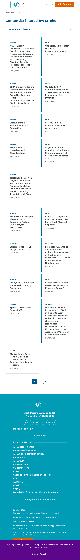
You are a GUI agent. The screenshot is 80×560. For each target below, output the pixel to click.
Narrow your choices (19, 29)
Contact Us (40, 435)
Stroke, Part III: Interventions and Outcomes (55, 125)
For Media (55, 513)
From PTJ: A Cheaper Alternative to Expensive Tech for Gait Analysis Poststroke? (21, 222)
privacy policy (43, 547)
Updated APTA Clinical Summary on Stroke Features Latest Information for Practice (57, 92)
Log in (48, 4)
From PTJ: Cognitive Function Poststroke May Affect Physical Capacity (56, 220)
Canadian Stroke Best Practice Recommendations (57, 49)
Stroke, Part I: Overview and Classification (17, 150)
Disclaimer (32, 522)
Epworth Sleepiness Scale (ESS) (20, 308)
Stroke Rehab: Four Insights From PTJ (20, 248)
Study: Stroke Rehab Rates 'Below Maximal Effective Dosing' (57, 285)
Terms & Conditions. (27, 535)
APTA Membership (34, 517)
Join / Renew (64, 4)
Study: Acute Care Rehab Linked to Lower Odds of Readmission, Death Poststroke (21, 359)
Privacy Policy (19, 522)
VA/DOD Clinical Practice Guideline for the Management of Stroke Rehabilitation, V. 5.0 (57, 153)
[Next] (45, 381)
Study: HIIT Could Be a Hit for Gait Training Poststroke (22, 285)
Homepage (10, 12)
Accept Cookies (40, 554)
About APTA (18, 517)
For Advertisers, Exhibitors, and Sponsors (31, 513)
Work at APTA (51, 517)
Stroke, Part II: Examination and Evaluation (19, 125)
